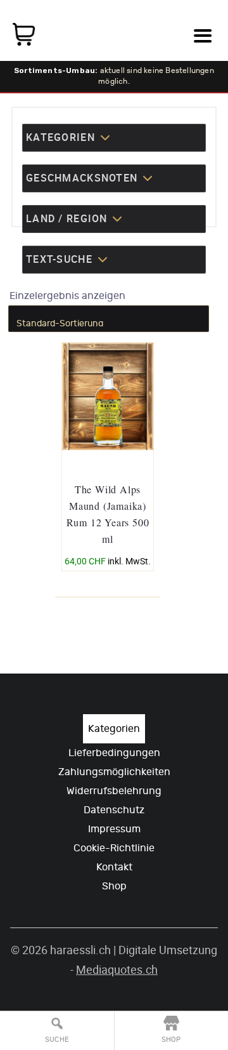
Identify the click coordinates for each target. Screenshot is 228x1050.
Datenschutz (114, 810)
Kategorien (114, 728)
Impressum (114, 829)
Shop (114, 886)
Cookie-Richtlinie (114, 848)
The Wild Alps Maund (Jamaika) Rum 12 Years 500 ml (107, 513)
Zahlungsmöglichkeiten (114, 772)
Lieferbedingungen (114, 753)
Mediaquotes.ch (117, 970)
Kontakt (114, 867)
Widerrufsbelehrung (114, 791)
